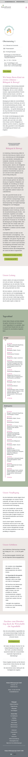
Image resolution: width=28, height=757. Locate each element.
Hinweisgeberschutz (14, 740)
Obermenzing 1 (14, 724)
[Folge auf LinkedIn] (17, 696)
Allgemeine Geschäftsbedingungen (14, 743)
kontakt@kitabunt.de (14, 691)
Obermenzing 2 (14, 726)
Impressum (14, 736)
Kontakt (14, 734)
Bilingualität (14, 708)
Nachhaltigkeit (14, 710)
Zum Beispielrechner (14, 641)
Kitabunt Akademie (14, 704)
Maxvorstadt (14, 722)
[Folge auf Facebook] (10, 696)
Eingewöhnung (14, 706)
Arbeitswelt (14, 730)
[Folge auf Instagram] (14, 696)
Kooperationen (14, 732)
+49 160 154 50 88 (16, 689)
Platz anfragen (7, 71)
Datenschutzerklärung (14, 738)
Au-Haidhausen (14, 715)
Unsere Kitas (14, 713)
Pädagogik (14, 702)
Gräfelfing (14, 718)
